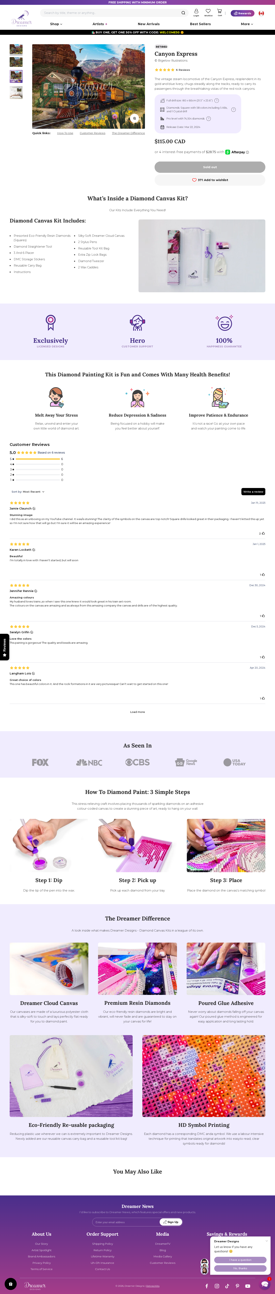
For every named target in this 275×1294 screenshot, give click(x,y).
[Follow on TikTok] (227, 1286)
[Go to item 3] (16, 77)
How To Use (65, 133)
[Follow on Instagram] (217, 1286)
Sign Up (172, 1222)
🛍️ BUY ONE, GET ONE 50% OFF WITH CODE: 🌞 (137, 32)
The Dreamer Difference (128, 133)
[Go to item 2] (16, 62)
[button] (265, 1284)
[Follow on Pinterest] (237, 1286)
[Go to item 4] (16, 93)
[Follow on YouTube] (247, 1286)
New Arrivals (149, 24)
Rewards (244, 13)
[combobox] (114, 13)
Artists (98, 24)
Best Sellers (200, 24)
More (245, 24)
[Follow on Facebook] (206, 1286)
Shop (54, 24)
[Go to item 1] (16, 49)
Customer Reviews (92, 133)
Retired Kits (152, 1285)
